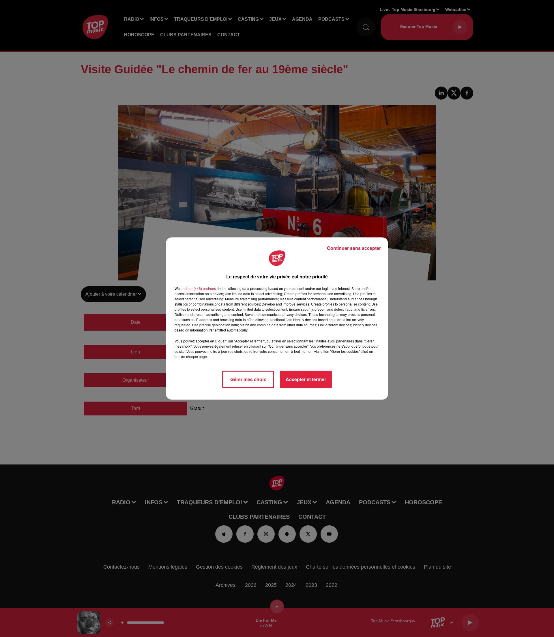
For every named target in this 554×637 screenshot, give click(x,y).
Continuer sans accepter (354, 248)
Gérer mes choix (248, 379)
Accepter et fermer (306, 379)
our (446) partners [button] (202, 288)
